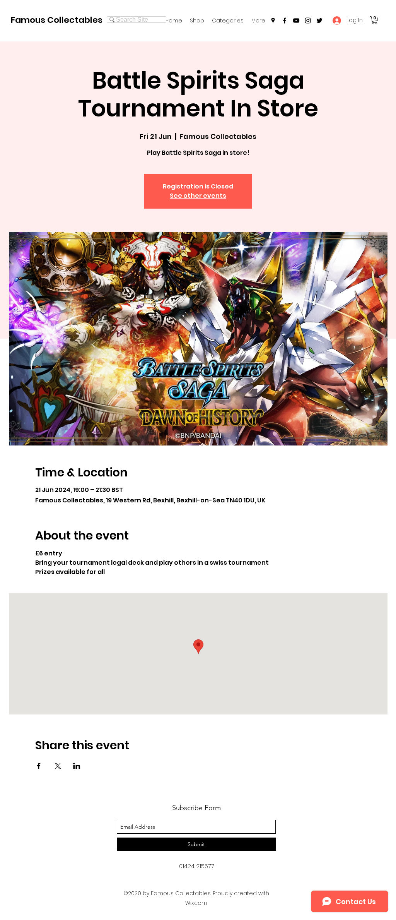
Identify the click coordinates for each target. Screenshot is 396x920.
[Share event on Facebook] (39, 766)
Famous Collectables (56, 20)
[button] (228, 20)
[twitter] (319, 20)
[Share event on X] (57, 766)
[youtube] (296, 20)
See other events (198, 195)
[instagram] (308, 20)
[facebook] (284, 20)
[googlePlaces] (273, 20)
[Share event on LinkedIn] (76, 766)
